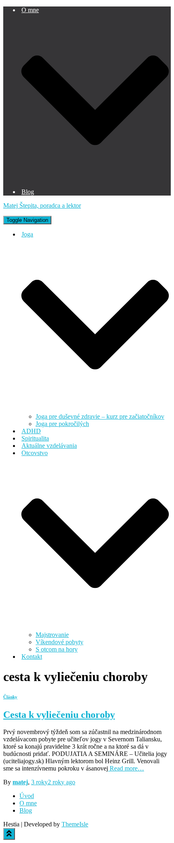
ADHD (31, 431)
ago (53, 782)
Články (10, 696)
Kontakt (31, 656)
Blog (27, 191)
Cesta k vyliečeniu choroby (59, 714)
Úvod (26, 795)
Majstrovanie (52, 634)
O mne (28, 803)
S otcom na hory (57, 649)
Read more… (126, 768)
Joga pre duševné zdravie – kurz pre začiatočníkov (100, 416)
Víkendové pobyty (59, 642)
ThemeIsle (75, 824)
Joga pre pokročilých (62, 423)
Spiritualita (35, 438)
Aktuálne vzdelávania (49, 445)
